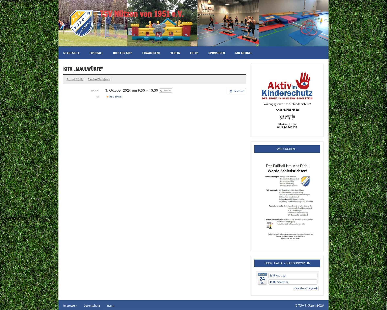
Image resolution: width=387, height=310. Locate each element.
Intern (110, 305)
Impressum (70, 305)
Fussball (96, 53)
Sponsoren (216, 53)
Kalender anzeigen (304, 288)
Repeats (167, 90)
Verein (175, 53)
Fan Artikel (243, 53)
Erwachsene (151, 53)
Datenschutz (92, 305)
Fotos (194, 53)
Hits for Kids (122, 53)
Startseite (71, 53)
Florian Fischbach (99, 79)
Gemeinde (115, 96)
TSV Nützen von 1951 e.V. (142, 13)
